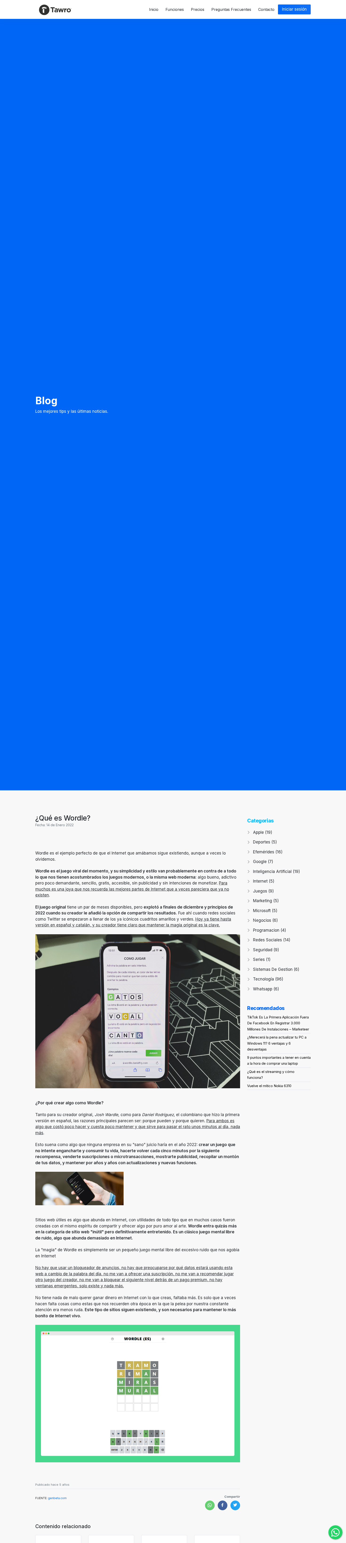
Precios (197, 9)
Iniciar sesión (294, 9)
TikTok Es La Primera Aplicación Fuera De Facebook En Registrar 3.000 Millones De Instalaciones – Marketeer (278, 1023)
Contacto (266, 9)
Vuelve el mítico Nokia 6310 (269, 1086)
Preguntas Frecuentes (231, 9)
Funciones (174, 9)
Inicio (153, 9)
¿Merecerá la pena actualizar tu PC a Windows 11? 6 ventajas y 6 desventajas (276, 1043)
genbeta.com (57, 1498)
